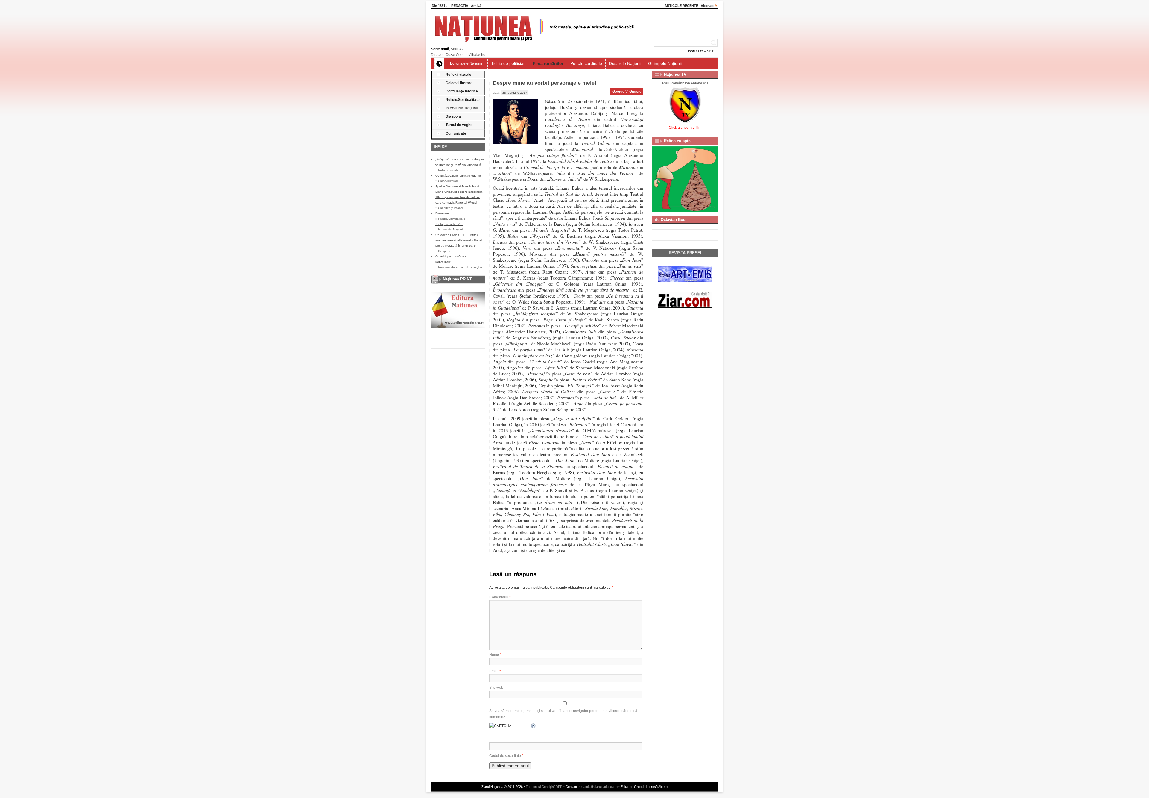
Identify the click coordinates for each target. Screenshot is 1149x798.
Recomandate (448, 267)
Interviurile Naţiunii (462, 108)
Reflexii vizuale (458, 74)
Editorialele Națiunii (466, 63)
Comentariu (500, 597)
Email (495, 671)
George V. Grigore (627, 91)
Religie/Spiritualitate (463, 100)
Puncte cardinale (586, 63)
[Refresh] (533, 726)
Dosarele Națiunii (625, 63)
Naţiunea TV (675, 74)
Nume (495, 655)
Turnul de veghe (459, 125)
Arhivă (476, 5)
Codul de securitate (505, 756)
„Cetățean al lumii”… (449, 224)
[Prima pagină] (439, 63)
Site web (496, 687)
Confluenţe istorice (462, 91)
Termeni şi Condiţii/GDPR (544, 786)
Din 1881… (440, 5)
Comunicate (456, 133)
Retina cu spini (678, 141)
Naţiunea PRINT (457, 279)
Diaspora (453, 116)
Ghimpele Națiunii (665, 63)
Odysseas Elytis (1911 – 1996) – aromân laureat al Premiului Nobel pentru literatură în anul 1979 (458, 240)
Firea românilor (548, 63)
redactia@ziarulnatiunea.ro (598, 786)
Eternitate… (443, 213)
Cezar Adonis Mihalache (465, 55)
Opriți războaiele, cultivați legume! (458, 175)
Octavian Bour (674, 219)
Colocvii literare (459, 83)
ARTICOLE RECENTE (681, 5)
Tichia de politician (508, 63)
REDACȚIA (459, 5)
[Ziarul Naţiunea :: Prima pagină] (533, 44)
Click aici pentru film (685, 127)
